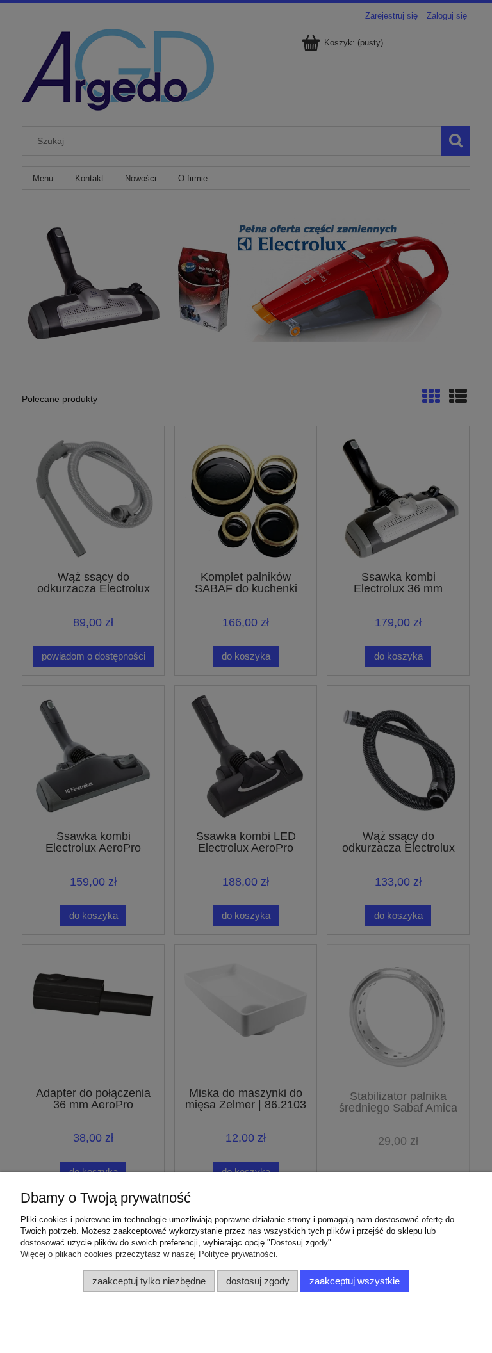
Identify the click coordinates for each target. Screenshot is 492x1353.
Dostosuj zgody (258, 1281)
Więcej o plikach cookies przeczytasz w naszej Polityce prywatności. (149, 1254)
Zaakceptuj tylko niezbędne (149, 1281)
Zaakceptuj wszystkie (354, 1281)
